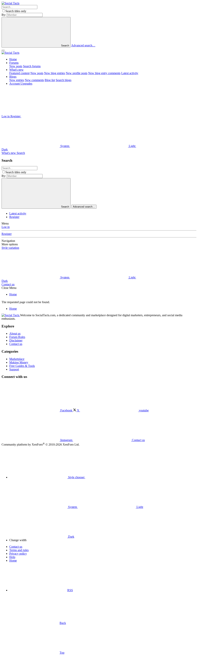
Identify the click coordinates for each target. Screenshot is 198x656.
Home (13, 59)
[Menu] (3, 50)
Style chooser (76, 477)
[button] (50, 116)
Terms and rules (19, 550)
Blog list (50, 80)
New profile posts (76, 73)
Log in (6, 227)
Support (14, 369)
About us (14, 333)
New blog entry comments (104, 73)
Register (14, 217)
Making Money (18, 362)
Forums (14, 62)
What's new (16, 69)
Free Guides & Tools (22, 366)
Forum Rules (17, 337)
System (65, 146)
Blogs (12, 76)
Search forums (32, 66)
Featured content (19, 73)
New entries (16, 80)
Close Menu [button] (9, 287)
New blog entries (54, 73)
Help (12, 557)
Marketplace (16, 359)
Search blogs (63, 80)
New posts (15, 66)
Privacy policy (18, 553)
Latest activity (129, 73)
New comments (34, 80)
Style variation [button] (10, 247)
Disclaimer (15, 340)
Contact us (8, 284)
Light (132, 146)
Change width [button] (17, 540)
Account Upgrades (20, 83)
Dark (70, 536)
